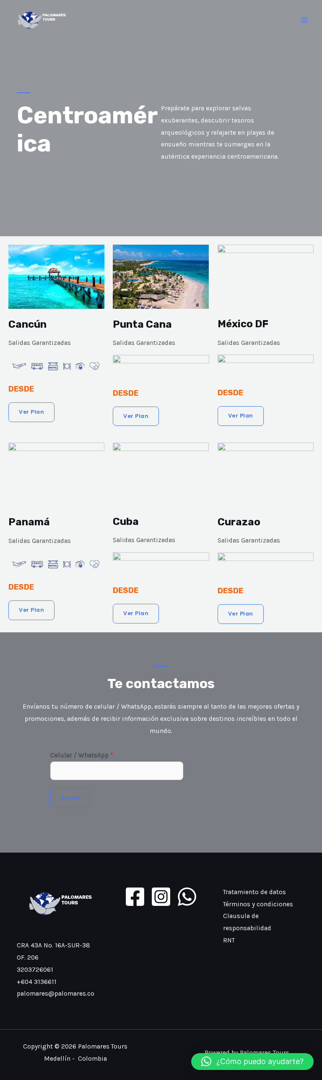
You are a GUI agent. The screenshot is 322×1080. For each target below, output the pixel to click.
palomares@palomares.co (55, 993)
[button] (252, 1061)
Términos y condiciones (258, 904)
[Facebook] (135, 896)
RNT (229, 940)
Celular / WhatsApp (81, 755)
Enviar (70, 797)
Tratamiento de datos (254, 892)
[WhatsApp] (187, 896)
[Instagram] (161, 896)
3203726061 (35, 969)
